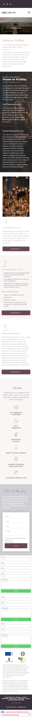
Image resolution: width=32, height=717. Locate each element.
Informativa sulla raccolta (10, 715)
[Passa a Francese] (7, 4)
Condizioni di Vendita (18, 700)
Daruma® (13, 707)
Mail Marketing (10, 542)
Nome (3, 557)
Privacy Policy (21, 538)
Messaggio (4, 579)
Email (2, 562)
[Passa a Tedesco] (10, 4)
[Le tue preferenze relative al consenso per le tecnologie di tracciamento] (29, 714)
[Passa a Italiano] (4, 4)
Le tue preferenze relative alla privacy (16, 712)
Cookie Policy (8, 540)
